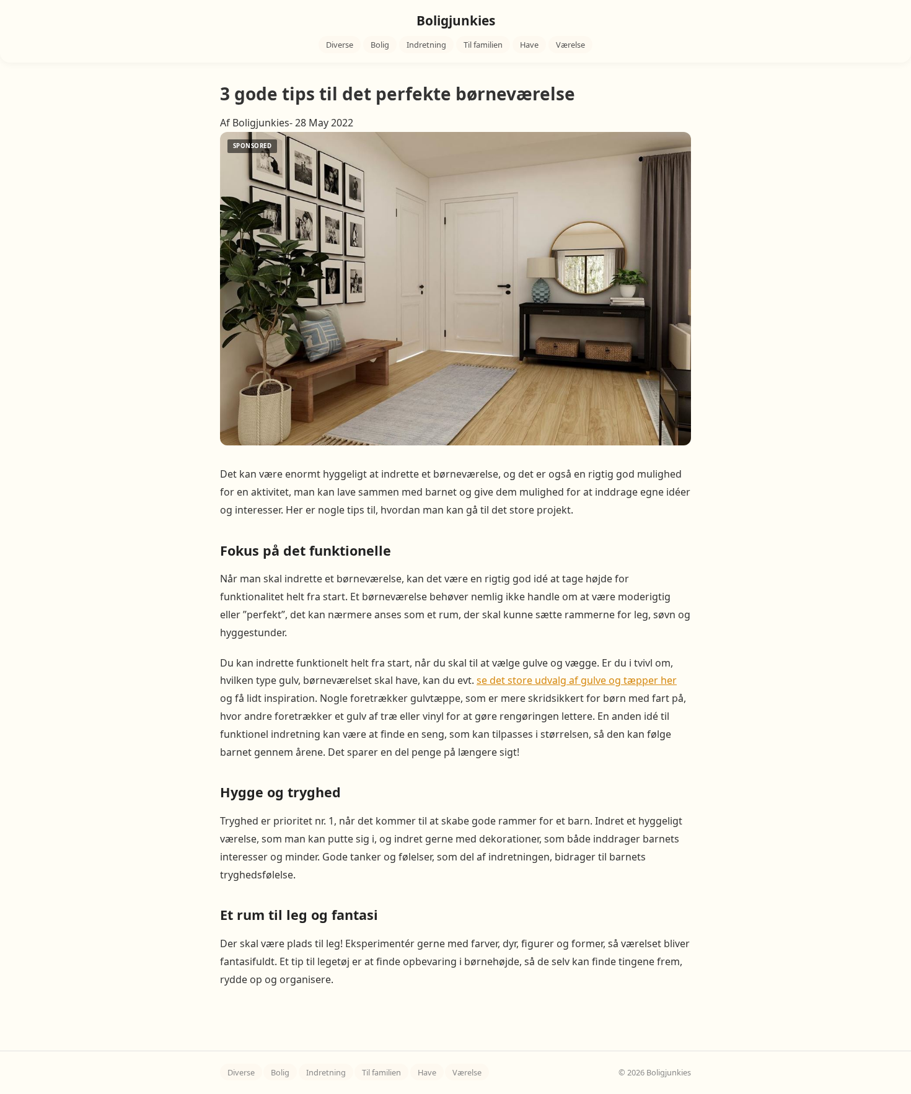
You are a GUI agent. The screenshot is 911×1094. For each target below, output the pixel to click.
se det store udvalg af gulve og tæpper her (577, 680)
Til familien (483, 44)
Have (529, 44)
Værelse (570, 44)
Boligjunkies (455, 20)
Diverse (339, 44)
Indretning (426, 44)
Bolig (380, 44)
